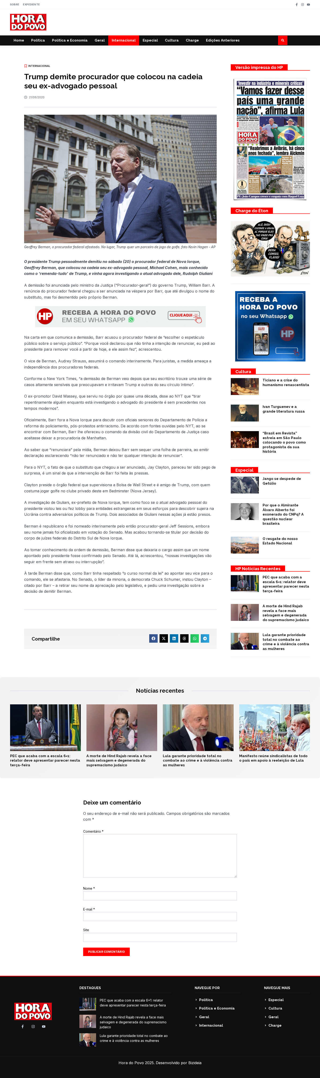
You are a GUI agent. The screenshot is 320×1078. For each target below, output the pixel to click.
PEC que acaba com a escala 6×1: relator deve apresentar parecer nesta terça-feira (286, 584)
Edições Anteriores (223, 40)
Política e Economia (70, 40)
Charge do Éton (251, 210)
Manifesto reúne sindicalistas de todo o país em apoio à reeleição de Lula (273, 758)
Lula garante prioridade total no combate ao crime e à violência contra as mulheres (286, 642)
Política (38, 40)
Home (19, 40)
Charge (192, 40)
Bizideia (194, 1062)
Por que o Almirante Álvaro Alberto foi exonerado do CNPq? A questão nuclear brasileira (283, 514)
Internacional (124, 40)
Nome (89, 888)
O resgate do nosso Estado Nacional (280, 541)
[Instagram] (302, 4)
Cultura (172, 40)
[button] (282, 40)
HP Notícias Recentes (257, 568)
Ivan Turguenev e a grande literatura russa (284, 409)
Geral (100, 40)
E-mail (89, 909)
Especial (150, 40)
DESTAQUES (90, 988)
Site (86, 930)
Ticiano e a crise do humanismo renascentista (286, 382)
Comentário (93, 831)
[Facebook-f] (296, 4)
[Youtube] (308, 4)
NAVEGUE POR (207, 988)
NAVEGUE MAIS (277, 988)
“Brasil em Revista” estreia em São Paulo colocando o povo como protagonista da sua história (284, 442)
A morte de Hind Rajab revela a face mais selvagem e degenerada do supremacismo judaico (286, 613)
